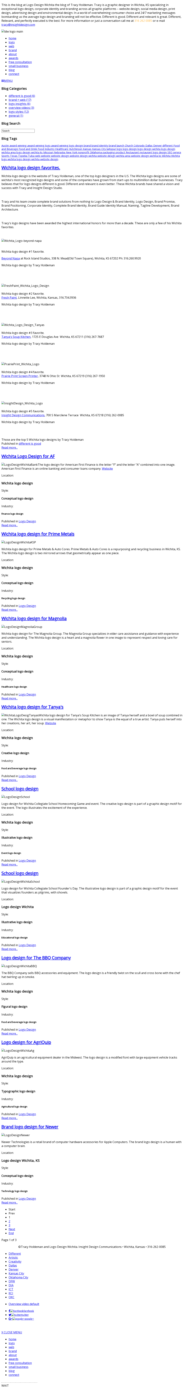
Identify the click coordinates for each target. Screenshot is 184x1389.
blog (12, 1371)
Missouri (48, 152)
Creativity (15, 1261)
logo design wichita (149, 149)
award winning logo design (67, 145)
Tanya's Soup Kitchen (16, 337)
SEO (170, 152)
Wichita (166, 156)
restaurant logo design (153, 152)
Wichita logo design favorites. (30, 167)
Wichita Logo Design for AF (28, 456)
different (167, 145)
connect (14, 1375)
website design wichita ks (146, 156)
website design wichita (83, 156)
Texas (14, 156)
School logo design (19, 789)
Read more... (9, 448)
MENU (8, 81)
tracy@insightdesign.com (18, 25)
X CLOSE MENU (11, 1332)
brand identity (100, 145)
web (38, 156)
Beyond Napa (10, 258)
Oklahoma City (18, 1277)
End (11, 1233)
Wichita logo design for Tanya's (32, 707)
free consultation (20, 1363)
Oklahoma (96, 152)
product (121, 152)
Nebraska (60, 152)
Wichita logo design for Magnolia (34, 618)
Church (129, 145)
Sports (5, 156)
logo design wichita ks (29, 152)
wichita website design (44, 159)
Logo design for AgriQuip (26, 1042)
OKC (11, 1297)
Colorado (139, 145)
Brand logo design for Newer (29, 1127)
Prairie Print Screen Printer (19, 376)
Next (12, 1229)
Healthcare (62, 149)
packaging (109, 152)
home (12, 1339)
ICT (11, 1289)
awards (13, 1359)
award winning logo (39, 145)
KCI (11, 1293)
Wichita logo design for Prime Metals (37, 534)
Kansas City (99, 149)
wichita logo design (19, 159)
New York (72, 152)
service (177, 152)
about (13, 1355)
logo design (130, 149)
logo (120, 149)
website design (60, 156)
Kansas (87, 149)
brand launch (117, 145)
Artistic (13, 1258)
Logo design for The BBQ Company (36, 958)
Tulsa (31, 156)
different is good (30, 444)
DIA (11, 1285)
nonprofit (84, 152)
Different (15, 1254)
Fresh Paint (9, 298)
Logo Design (27, 521)
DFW (12, 1281)
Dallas (149, 145)
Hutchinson (76, 149)
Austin (5, 145)
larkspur (112, 149)
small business (18, 1367)
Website (107, 469)
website (46, 156)
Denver (157, 145)
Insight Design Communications (23, 415)
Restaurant (133, 152)
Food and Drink (28, 149)
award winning (18, 145)
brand (87, 145)
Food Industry (46, 149)
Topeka (23, 156)
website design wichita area (114, 156)
